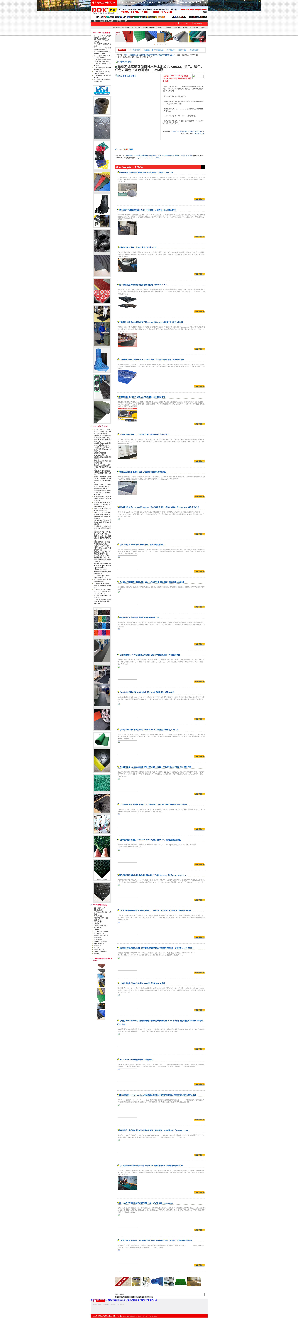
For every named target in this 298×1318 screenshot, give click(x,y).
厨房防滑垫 (134, 1300)
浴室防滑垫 (136, 27)
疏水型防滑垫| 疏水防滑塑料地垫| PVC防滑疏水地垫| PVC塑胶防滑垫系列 (102, 445)
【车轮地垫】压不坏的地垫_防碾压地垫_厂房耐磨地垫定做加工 (142, 545)
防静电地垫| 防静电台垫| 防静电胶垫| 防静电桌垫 (102, 533)
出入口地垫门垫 (158, 50)
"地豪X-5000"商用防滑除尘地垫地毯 (102, 64)
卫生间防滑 (97, 920)
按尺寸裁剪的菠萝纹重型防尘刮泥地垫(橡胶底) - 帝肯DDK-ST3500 (143, 285)
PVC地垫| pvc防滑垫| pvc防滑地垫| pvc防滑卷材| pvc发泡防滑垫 (102, 522)
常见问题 (106, 1304)
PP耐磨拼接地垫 (99, 949)
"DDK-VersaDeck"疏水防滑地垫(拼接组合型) (102, 49)
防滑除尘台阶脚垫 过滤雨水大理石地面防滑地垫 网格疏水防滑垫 (142, 472)
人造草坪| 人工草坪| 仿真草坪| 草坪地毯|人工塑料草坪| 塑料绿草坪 (102, 548)
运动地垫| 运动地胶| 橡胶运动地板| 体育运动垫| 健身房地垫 (102, 492)
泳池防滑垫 (126, 27)
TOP (98, 1300)
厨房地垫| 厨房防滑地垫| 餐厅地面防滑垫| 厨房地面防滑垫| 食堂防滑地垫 (102, 566)
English (175, 23)
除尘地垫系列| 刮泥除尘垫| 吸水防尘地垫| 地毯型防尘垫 (102, 473)
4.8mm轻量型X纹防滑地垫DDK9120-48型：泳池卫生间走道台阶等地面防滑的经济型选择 (151, 360)
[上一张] (195, 39)
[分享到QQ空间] (124, 149)
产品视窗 (110, 21)
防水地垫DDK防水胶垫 (101, 932)
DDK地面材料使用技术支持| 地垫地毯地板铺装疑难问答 (102, 585)
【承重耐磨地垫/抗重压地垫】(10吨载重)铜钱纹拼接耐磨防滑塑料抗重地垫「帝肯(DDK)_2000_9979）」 (156, 948)
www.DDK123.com (199, 133)
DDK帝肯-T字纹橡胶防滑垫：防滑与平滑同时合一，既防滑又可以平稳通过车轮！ (148, 210)
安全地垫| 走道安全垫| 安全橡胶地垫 (102, 573)
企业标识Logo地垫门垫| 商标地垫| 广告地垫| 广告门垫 (102, 467)
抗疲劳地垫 (182, 50)
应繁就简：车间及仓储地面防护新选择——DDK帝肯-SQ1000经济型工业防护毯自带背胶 (151, 322)
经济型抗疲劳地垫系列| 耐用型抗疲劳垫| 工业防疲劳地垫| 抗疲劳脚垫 (102, 504)
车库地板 (153, 1300)
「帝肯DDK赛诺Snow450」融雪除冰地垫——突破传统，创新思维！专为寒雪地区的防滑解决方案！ (155, 910)
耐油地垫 (126, 1300)
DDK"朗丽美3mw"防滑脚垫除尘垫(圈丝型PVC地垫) (102, 61)
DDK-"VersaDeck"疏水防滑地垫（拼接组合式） (136, 1060)
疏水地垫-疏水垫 (99, 934)
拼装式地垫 (97, 945)
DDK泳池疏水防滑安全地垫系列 (102, 45)
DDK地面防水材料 (99, 908)
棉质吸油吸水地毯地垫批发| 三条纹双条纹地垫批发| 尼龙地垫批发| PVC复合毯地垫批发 (103, 480)
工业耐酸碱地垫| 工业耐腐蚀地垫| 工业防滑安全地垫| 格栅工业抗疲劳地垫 (102, 431)
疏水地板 (97, 924)
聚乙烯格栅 (97, 928)
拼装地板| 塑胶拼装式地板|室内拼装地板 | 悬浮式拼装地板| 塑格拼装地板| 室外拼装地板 (102, 559)
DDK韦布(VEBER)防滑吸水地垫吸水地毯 (102, 68)
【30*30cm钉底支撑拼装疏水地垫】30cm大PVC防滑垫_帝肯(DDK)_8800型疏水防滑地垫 (151, 582)
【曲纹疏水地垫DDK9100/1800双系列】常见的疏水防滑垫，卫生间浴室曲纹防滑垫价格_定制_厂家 (155, 767)
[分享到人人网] (132, 149)
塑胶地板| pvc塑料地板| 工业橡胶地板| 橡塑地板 (103, 553)
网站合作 (113, 1304)
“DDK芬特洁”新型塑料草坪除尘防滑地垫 (102, 80)
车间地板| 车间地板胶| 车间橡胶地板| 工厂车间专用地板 (102, 538)
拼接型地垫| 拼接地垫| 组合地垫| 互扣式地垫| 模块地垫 (102, 528)
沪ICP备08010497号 (122, 1316)
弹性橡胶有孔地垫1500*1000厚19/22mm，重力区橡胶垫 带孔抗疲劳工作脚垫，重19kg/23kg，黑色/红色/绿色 (159, 507)
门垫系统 (109, 27)
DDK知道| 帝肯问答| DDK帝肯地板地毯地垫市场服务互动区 (102, 601)
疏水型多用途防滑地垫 (101, 926)
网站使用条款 (97, 1304)
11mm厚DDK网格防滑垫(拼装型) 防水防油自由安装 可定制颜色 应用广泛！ (146, 172)
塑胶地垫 (118, 27)
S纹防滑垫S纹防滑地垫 (101, 918)
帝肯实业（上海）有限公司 (183, 156)
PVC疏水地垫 (98, 916)
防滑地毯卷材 (194, 50)
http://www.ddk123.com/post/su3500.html (150, 158)
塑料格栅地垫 (98, 938)
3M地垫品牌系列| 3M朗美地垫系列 (102, 450)
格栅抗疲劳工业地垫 (100, 941)
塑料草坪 (145, 27)
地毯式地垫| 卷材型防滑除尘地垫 (102, 440)
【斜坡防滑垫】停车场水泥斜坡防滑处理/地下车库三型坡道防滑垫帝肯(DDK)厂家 (148, 730)
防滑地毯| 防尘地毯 (101, 570)
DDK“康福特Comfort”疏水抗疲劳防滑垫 (102, 76)
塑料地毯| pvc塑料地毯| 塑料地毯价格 (103, 462)
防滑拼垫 (97, 930)
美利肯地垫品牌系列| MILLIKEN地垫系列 (101, 454)
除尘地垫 (162, 27)
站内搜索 (121, 1304)
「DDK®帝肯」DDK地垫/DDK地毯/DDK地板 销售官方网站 (143, 156)
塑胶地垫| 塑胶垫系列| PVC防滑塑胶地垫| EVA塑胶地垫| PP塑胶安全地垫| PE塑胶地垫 (102, 515)
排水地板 (97, 947)
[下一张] (201, 39)
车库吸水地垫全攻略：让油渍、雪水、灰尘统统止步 (138, 247)
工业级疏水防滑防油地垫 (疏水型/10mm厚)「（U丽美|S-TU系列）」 (143, 983)
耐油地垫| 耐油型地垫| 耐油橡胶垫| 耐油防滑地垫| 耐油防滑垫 (102, 498)
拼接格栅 (97, 953)
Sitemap (188, 23)
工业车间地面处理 (98, 27)
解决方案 (102, 21)
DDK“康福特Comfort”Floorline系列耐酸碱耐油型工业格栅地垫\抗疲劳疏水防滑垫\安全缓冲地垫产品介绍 (157, 1095)
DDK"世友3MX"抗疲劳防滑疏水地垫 (102, 41)
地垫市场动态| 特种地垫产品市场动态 (102, 596)
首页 (95, 21)
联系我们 (119, 21)
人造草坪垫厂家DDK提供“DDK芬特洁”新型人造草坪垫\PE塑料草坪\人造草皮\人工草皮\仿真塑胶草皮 (155, 1240)
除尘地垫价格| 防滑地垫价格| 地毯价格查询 (102, 576)
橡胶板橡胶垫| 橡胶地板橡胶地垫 (102, 458)
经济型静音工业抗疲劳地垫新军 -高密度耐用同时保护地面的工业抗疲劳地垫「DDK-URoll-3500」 (154, 1130)
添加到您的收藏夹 (198, 23)
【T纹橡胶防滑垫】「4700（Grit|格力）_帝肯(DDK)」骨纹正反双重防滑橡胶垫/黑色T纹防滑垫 (153, 804)
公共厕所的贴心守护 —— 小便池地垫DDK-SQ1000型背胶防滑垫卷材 (144, 434)
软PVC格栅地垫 (99, 943)
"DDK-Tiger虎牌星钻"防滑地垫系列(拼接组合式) (102, 57)
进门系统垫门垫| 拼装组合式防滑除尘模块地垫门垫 (102, 436)
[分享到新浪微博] (127, 149)
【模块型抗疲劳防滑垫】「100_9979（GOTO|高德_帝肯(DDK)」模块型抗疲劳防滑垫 (150, 840)
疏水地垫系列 (171, 50)
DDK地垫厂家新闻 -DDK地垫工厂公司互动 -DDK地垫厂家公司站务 (102, 591)
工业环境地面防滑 (134, 50)
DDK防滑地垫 (98, 910)
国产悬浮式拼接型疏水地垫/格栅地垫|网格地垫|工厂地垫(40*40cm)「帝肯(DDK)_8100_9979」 (153, 875)
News (181, 23)
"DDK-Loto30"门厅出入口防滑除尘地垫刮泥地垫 (102, 37)
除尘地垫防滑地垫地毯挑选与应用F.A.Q (102, 580)
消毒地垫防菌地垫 (100, 489)
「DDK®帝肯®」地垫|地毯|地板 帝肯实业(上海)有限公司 (186, 131)
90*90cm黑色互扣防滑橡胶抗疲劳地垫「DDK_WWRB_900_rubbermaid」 (146, 1203)
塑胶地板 (154, 27)
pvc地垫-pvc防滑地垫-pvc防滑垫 (102, 913)
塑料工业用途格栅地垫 (101, 936)
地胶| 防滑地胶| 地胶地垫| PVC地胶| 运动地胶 (102, 543)
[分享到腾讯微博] (129, 149)
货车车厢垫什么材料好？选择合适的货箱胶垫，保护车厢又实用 (142, 397)
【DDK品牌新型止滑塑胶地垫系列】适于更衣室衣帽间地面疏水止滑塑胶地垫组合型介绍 (151, 1166)
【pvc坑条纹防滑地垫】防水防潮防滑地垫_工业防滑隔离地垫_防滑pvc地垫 (146, 692)
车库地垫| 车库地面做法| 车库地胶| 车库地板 (102, 509)
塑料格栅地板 (98, 939)
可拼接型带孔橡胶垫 (100, 951)
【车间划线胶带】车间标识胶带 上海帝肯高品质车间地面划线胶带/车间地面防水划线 (149, 655)
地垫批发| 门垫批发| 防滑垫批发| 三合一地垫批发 (102, 486)
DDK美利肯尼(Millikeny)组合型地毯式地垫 (102, 72)
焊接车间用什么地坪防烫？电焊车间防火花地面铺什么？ (139, 617)
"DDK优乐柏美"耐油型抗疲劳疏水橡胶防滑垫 (102, 53)
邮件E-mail (128, 21)
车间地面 (118, 1300)
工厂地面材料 (98, 922)
